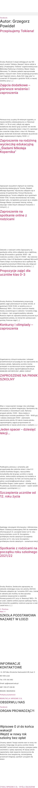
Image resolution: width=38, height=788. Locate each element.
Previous (4, 609)
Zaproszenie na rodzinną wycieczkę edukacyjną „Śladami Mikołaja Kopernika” (18, 146)
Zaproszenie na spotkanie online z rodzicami (13, 215)
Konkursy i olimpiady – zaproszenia (16, 326)
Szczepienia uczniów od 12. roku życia (18, 494)
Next (2, 611)
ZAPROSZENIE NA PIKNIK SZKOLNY (19, 377)
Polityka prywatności (7, 695)
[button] (19, 14)
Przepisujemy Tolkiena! (17, 31)
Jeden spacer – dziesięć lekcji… (18, 431)
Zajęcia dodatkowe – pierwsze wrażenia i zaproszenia (15, 89)
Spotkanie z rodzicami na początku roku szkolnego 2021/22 (18, 552)
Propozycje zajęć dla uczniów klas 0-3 (15, 272)
